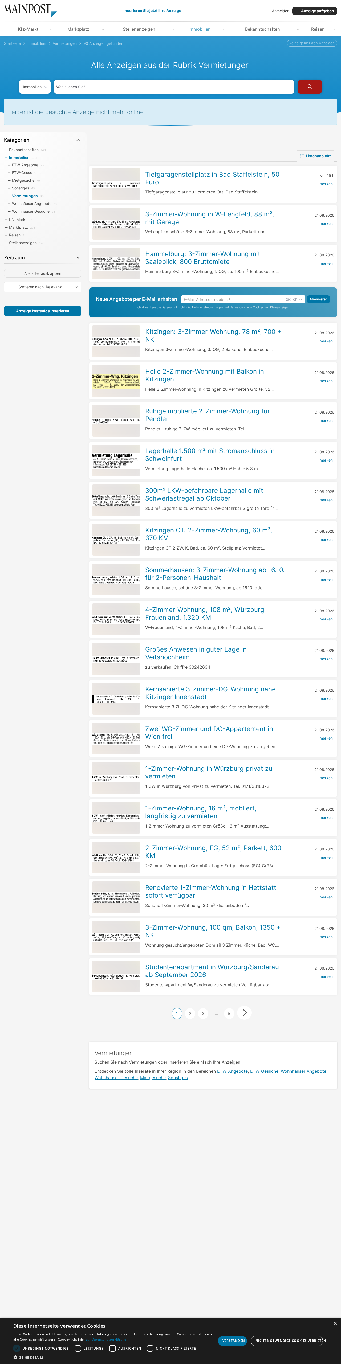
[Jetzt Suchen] (310, 87)
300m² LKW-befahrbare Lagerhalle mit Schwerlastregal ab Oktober (204, 494)
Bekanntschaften (262, 29)
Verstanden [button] (233, 1340)
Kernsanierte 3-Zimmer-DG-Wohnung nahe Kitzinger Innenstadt (210, 693)
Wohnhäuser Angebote (303, 1071)
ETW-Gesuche (264, 1071)
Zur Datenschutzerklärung (106, 1339)
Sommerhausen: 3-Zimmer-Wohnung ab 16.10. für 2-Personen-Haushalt (215, 574)
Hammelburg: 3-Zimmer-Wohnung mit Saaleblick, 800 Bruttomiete (202, 257)
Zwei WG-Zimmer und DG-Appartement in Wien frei (209, 732)
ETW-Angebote (232, 1071)
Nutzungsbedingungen (207, 307)
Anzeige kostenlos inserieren (42, 311)
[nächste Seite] (244, 1013)
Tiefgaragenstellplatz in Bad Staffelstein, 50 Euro (212, 178)
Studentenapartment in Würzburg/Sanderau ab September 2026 (212, 971)
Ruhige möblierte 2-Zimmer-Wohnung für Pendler (207, 415)
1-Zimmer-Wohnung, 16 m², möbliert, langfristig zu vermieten (201, 812)
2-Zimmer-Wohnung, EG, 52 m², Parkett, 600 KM (213, 851)
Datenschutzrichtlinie (176, 307)
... (216, 1013)
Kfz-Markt (28, 29)
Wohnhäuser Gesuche (116, 1077)
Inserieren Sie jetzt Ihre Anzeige (152, 10)
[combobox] (174, 87)
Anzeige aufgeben (317, 11)
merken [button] (326, 183)
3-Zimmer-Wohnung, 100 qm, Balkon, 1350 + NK (213, 931)
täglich (291, 299)
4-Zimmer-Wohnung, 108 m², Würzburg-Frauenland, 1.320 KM (206, 613)
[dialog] (170, 1341)
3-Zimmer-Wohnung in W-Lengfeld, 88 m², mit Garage (209, 218)
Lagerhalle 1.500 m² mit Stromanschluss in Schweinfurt (210, 454)
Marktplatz (78, 29)
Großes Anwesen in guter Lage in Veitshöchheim (196, 653)
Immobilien (200, 29)
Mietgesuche (153, 1077)
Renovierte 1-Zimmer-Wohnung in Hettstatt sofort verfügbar (210, 891)
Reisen (318, 29)
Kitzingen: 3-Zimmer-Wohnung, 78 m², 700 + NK (213, 335)
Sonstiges (178, 1077)
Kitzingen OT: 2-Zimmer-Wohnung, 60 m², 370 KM (208, 534)
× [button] (335, 1324)
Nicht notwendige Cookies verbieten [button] (289, 1340)
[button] (114, 1357)
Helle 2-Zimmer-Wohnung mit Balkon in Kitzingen (204, 375)
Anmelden (280, 11)
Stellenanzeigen (139, 29)
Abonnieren (318, 299)
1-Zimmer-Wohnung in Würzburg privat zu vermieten (208, 772)
